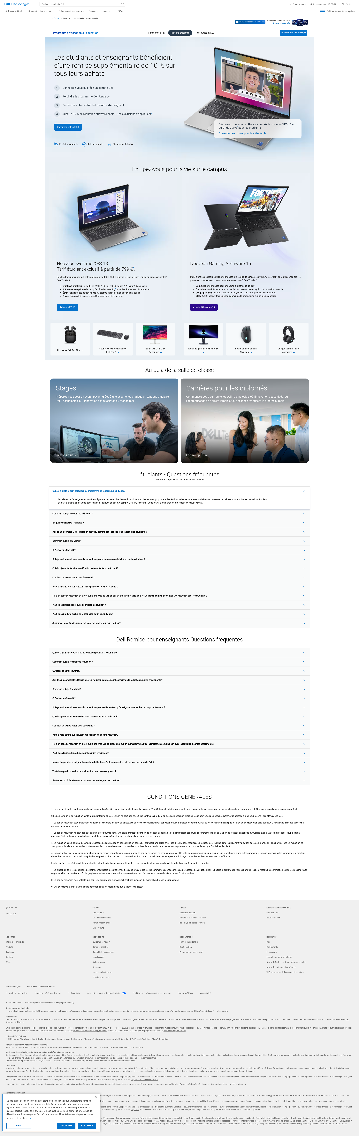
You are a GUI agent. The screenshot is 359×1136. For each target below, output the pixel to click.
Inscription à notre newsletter (279, 957)
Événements (271, 952)
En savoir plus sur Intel (281, 23)
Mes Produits (98, 928)
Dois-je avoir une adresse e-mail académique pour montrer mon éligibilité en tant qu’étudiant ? (98, 559)
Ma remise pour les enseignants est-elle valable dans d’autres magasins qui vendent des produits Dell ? (103, 762)
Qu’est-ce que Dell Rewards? (66, 671)
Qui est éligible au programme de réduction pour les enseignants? (84, 652)
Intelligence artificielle (15, 942)
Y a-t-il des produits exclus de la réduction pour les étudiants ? (82, 614)
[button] (298, 4)
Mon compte (98, 913)
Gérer (18, 1125)
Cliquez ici (135, 1109)
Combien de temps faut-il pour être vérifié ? (73, 577)
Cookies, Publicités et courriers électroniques (152, 993)
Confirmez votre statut (68, 127)
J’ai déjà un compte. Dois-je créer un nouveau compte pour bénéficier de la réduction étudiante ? (99, 531)
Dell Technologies (13, 986)
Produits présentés (180, 32)
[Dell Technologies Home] (17, 4)
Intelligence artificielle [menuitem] (13, 11)
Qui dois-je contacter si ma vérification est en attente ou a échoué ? (85, 568)
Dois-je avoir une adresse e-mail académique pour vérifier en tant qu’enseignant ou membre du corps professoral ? (108, 707)
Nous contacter (273, 918)
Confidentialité (74, 993)
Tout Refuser (66, 1125)
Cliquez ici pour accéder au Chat (144, 1079)
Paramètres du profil (101, 923)
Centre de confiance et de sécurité (281, 967)
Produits (9, 947)
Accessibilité (205, 993)
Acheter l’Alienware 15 (204, 307)
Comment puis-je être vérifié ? (66, 541)
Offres (8, 962)
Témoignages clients (101, 977)
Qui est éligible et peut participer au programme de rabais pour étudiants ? (88, 491)
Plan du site (11, 914)
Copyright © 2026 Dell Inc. (17, 993)
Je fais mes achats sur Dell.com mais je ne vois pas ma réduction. (85, 586)
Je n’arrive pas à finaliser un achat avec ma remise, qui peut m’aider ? (86, 623)
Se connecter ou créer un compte (293, 33)
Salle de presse (99, 962)
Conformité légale (185, 993)
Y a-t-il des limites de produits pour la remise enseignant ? (80, 753)
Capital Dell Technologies (103, 952)
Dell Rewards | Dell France (175, 1031)
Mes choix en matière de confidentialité (104, 993)
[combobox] (82, 4)
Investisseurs (98, 957)
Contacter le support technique (193, 918)
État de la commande (102, 918)
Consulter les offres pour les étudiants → (244, 133)
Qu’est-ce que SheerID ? (64, 550)
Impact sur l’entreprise (102, 972)
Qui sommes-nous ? (101, 942)
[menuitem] (40, 11)
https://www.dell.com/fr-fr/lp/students (211, 1011)
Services (9, 957)
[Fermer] (96, 1097)
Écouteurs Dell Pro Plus (68, 350)
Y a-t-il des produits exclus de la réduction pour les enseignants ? (84, 771)
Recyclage (97, 967)
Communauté (272, 913)
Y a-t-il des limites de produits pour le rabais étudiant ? (79, 605)
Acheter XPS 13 (67, 307)
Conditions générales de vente (48, 993)
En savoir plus (64, 455)
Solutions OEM (186, 947)
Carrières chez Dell (100, 947)
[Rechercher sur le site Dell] (123, 4)
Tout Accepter (87, 1125)
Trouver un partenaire (189, 942)
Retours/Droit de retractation (192, 923)
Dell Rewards (272, 947)
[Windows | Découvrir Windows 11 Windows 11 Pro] (250, 22)
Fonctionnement (156, 32)
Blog (268, 942)
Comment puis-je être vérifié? (66, 689)
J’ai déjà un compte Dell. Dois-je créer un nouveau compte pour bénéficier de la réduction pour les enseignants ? (107, 680)
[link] (318, 4)
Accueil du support (188, 913)
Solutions (10, 952)
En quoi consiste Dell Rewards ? (68, 522)
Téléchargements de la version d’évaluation (285, 972)
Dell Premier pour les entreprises (341, 11)
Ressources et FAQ (205, 32)
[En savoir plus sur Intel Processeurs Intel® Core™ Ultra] (300, 22)
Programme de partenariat (191, 952)
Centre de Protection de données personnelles (286, 962)
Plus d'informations (160, 1039)
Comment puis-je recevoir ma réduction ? (72, 513)
